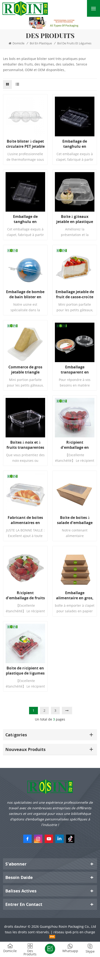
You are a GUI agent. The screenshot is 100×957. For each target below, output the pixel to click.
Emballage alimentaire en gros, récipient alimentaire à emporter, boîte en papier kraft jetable (74, 595)
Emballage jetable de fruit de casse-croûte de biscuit (75, 294)
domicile (18, 43)
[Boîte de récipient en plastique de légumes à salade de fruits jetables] (25, 643)
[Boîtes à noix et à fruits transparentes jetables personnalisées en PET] (25, 417)
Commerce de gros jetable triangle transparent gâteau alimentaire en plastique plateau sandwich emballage (25, 369)
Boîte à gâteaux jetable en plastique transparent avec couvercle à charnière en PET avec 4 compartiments (74, 219)
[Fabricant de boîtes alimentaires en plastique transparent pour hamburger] (25, 493)
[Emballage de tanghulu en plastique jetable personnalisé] (74, 116)
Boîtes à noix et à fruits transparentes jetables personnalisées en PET (25, 445)
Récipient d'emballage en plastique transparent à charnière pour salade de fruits (74, 445)
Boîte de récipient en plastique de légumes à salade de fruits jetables (25, 670)
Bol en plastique (41, 43)
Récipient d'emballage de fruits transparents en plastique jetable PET (25, 595)
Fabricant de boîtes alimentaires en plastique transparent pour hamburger (25, 520)
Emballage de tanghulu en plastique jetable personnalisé (74, 144)
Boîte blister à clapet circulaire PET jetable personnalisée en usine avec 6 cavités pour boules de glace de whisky (25, 144)
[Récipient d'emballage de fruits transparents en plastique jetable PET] (25, 568)
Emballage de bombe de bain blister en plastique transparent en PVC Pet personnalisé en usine (25, 294)
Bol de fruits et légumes (74, 43)
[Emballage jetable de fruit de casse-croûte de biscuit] (74, 267)
